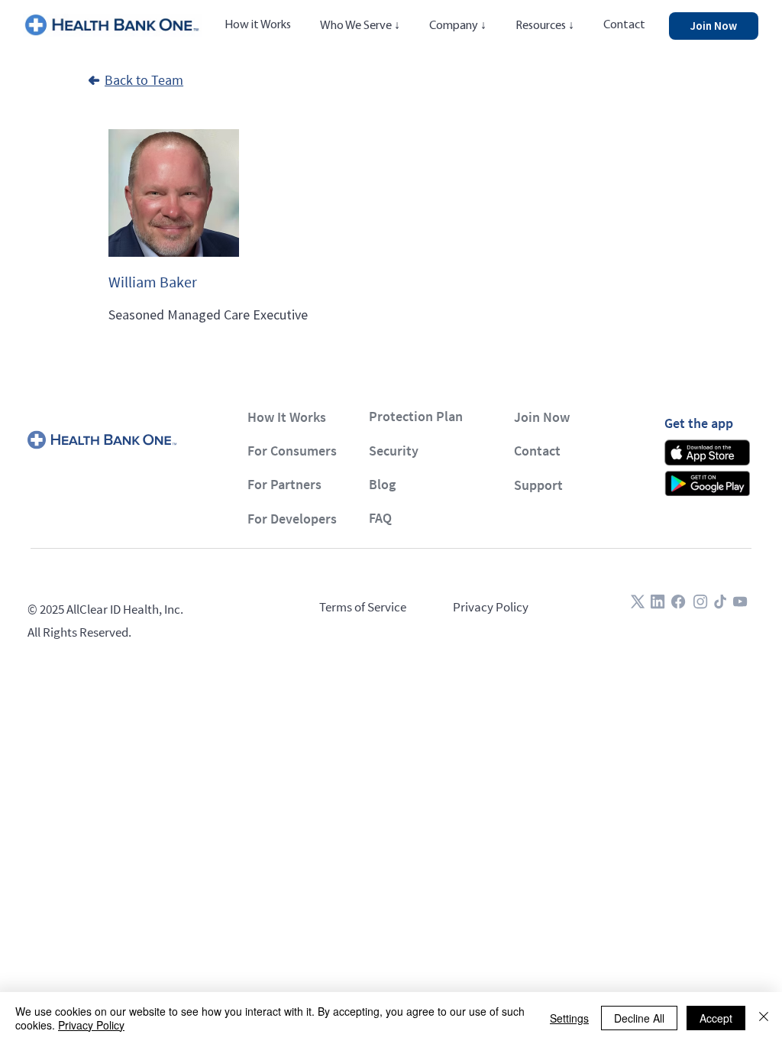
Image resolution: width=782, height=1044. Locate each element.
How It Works (286, 417)
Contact (537, 450)
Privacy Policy (490, 606)
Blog (382, 484)
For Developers (292, 518)
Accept (716, 1018)
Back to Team (144, 80)
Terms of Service (362, 606)
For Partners (284, 484)
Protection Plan (416, 416)
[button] (360, 26)
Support (538, 485)
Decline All (639, 1018)
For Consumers (292, 450)
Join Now (542, 417)
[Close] (764, 1018)
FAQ (380, 518)
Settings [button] (569, 1018)
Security (393, 450)
